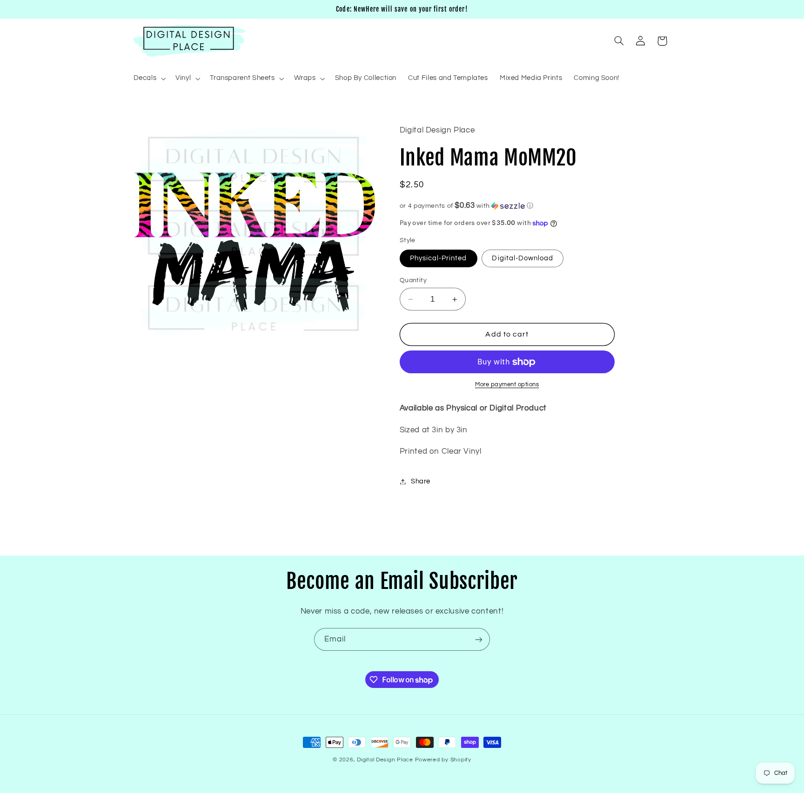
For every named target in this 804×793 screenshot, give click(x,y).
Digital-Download (522, 258)
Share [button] (420, 481)
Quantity (413, 280)
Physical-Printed (438, 258)
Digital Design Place (385, 759)
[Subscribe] (478, 639)
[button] (148, 78)
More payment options (507, 385)
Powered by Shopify (443, 759)
